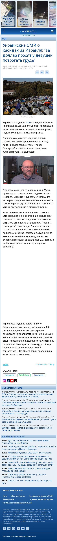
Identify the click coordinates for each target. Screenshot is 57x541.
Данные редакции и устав (41, 499)
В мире (5, 365)
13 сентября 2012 (43, 409)
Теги (5, 496)
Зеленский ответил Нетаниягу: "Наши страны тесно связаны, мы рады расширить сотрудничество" (28, 463)
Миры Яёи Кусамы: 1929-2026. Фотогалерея (30, 453)
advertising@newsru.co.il (21, 503)
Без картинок (8, 499)
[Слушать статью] (49, 72)
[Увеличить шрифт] (42, 72)
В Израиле (31, 392)
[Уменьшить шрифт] (37, 72)
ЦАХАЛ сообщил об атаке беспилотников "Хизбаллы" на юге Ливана (25, 442)
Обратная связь (18, 496)
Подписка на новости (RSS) (41, 496)
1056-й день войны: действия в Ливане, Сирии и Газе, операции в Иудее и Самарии (29, 448)
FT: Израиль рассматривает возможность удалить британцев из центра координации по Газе (27, 457)
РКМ (28, 122)
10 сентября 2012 (46, 417)
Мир (4, 38)
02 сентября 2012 (46, 426)
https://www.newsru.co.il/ (14, 392)
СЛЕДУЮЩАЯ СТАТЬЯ (44, 365)
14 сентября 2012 (46, 392)
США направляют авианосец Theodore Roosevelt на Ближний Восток (24, 475)
